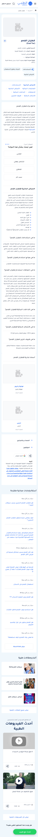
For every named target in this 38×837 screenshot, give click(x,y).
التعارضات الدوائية (28, 88)
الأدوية (30, 11)
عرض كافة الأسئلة (19, 646)
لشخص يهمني (19, 161)
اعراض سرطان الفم (15, 697)
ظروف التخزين (16, 96)
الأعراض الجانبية (29, 74)
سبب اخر (19, 177)
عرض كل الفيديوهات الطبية (19, 817)
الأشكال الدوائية (29, 96)
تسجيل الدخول (6, 4)
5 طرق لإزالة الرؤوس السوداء (22, 752)
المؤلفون (26, 447)
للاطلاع (19, 169)
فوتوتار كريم (19, 386)
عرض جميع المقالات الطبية (19, 710)
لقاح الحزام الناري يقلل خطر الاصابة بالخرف (14, 683)
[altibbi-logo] (25, 4)
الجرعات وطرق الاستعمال (12, 69)
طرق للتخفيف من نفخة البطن (22, 792)
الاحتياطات (31, 92)
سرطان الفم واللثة (15, 667)
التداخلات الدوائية (19, 92)
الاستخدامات (27, 69)
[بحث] (14, 4)
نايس (19, 423)
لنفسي (19, 154)
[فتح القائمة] (34, 3)
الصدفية (32, 129)
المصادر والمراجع (23, 440)
